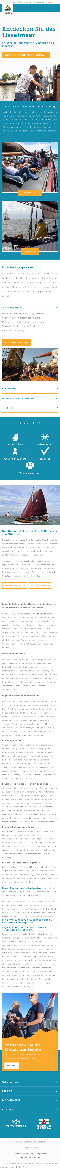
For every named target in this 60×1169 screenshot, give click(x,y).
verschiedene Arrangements (24, 928)
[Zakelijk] (30, 167)
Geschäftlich (29, 192)
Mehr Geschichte (13, 585)
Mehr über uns (38, 585)
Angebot (11, 1065)
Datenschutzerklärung (23, 1153)
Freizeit (29, 251)
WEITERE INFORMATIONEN (16, 342)
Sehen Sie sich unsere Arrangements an (25, 55)
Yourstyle (34, 1147)
